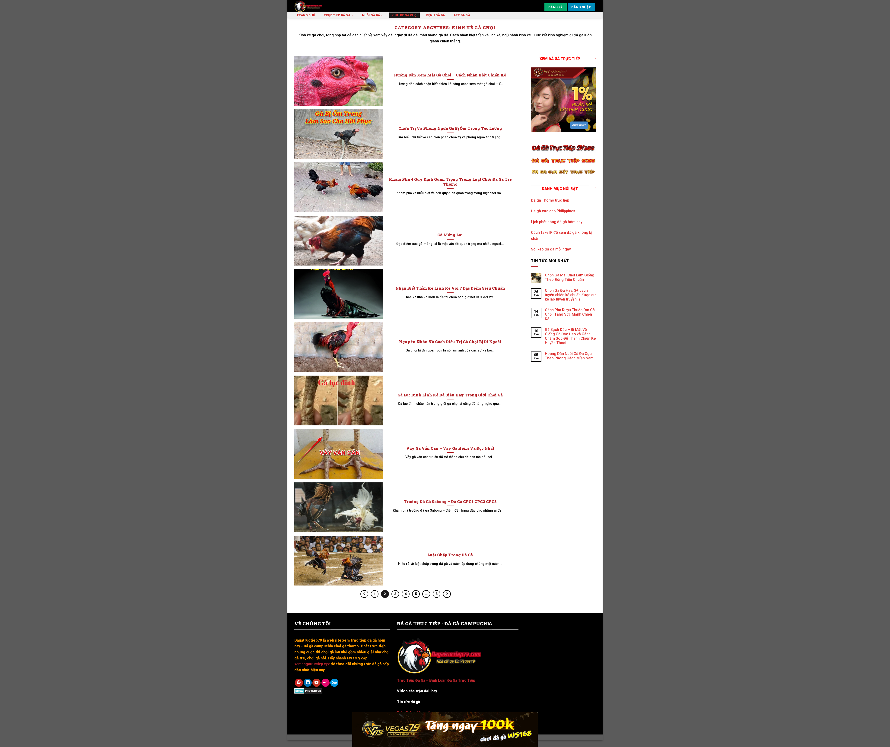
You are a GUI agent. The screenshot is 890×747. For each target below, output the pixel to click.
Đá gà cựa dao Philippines (553, 211)
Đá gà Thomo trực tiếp (550, 200)
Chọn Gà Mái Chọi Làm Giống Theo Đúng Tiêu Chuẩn (569, 277)
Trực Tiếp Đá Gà (337, 15)
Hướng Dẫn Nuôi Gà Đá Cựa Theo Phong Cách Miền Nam (569, 355)
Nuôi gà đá (371, 15)
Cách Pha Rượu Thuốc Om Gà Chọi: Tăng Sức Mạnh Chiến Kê (570, 314)
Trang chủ (306, 15)
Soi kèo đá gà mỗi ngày (551, 249)
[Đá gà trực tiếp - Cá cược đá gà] (321, 6)
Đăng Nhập (581, 7)
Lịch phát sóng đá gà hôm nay (556, 222)
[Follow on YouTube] (316, 683)
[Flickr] (325, 683)
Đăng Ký (555, 7)
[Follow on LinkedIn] (308, 683)
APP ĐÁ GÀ (462, 15)
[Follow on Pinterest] (299, 683)
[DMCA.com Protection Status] (308, 690)
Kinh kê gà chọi (405, 15)
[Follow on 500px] (334, 683)
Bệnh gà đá (435, 15)
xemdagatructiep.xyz (312, 664)
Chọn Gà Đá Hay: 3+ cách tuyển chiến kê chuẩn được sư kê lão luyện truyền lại (570, 294)
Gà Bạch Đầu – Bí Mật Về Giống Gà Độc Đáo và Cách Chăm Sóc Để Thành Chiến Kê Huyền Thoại (570, 336)
